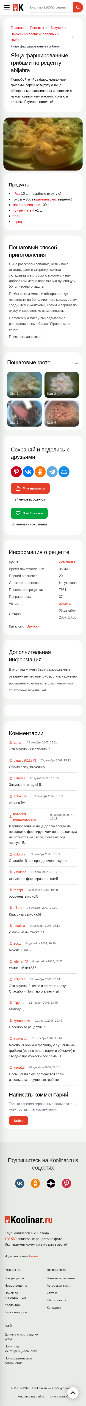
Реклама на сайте (30, 1396)
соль (16, 216)
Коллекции (13, 1305)
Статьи (52, 1293)
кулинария (22, 1021)
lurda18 (19, 1067)
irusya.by (20, 1038)
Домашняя (67, 562)
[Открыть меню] (7, 7)
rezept (18, 890)
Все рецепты (14, 1278)
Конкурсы (54, 1307)
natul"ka (19, 778)
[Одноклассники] (40, 471)
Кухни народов (16, 1312)
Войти (19, 1121)
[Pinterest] (16, 471)
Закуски (33, 626)
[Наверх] (73, 1393)
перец (17, 222)
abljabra (19, 854)
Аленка (33, 1256)
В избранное (33, 513)
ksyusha (20, 872)
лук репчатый (23, 210)
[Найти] (78, 7)
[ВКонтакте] (28, 471)
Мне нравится (34, 488)
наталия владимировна (24, 816)
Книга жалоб (59, 1396)
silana (18, 908)
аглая (18, 742)
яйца (16, 193)
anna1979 (21, 796)
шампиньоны (45, 199)
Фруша (19, 1003)
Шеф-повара (56, 1300)
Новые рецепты (16, 1285)
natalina (19, 926)
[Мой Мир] (63, 471)
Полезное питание (61, 1278)
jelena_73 (21, 961)
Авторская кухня (59, 1285)
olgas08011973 (25, 760)
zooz (17, 943)
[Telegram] (52, 471)
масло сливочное (26, 205)
